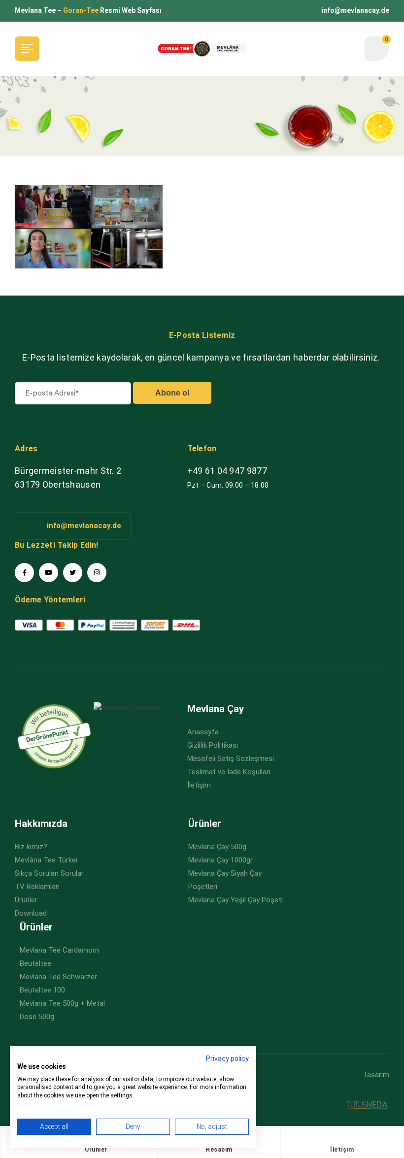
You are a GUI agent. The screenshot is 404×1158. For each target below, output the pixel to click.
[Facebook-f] (24, 572)
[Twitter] (72, 572)
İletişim (342, 1149)
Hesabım (219, 1149)
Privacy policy (227, 1058)
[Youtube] (48, 572)
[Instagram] (96, 572)
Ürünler (96, 1149)
